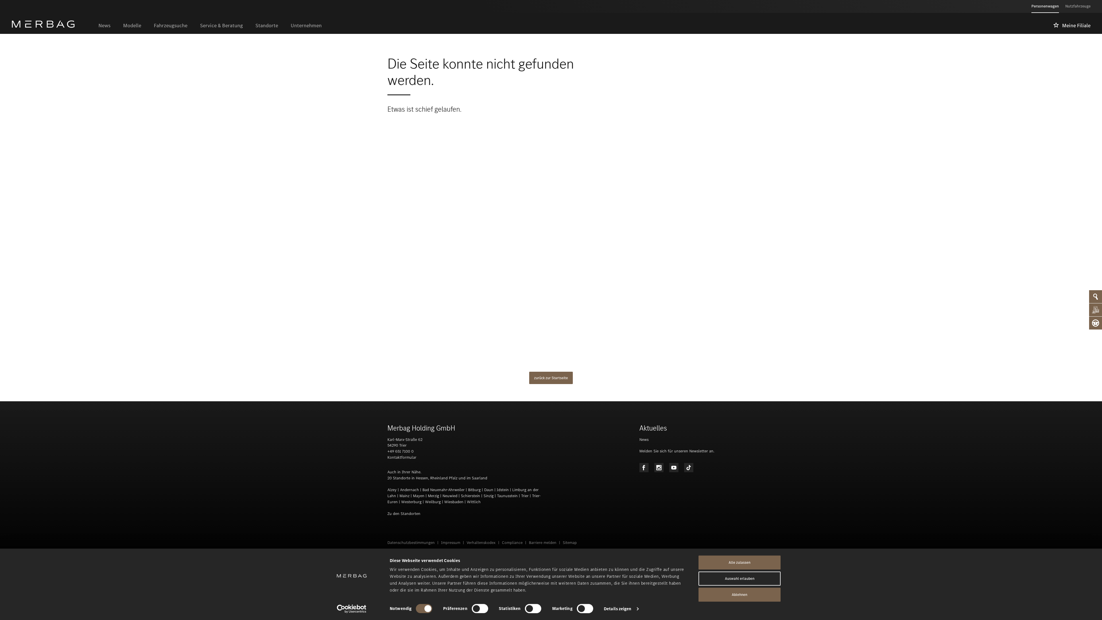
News (644, 439)
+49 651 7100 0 (400, 451)
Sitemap (570, 542)
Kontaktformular (401, 457)
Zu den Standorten (403, 513)
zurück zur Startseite (551, 377)
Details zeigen (617, 609)
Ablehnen (739, 594)
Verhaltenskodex (481, 542)
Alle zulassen (739, 562)
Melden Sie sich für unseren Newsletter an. (676, 451)
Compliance (512, 542)
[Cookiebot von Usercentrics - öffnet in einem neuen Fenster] (352, 608)
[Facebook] (644, 467)
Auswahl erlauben (739, 578)
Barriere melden (542, 542)
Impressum (450, 542)
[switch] (480, 608)
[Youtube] (673, 467)
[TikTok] (688, 467)
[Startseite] (51, 24)
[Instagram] (658, 467)
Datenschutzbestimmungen (411, 542)
